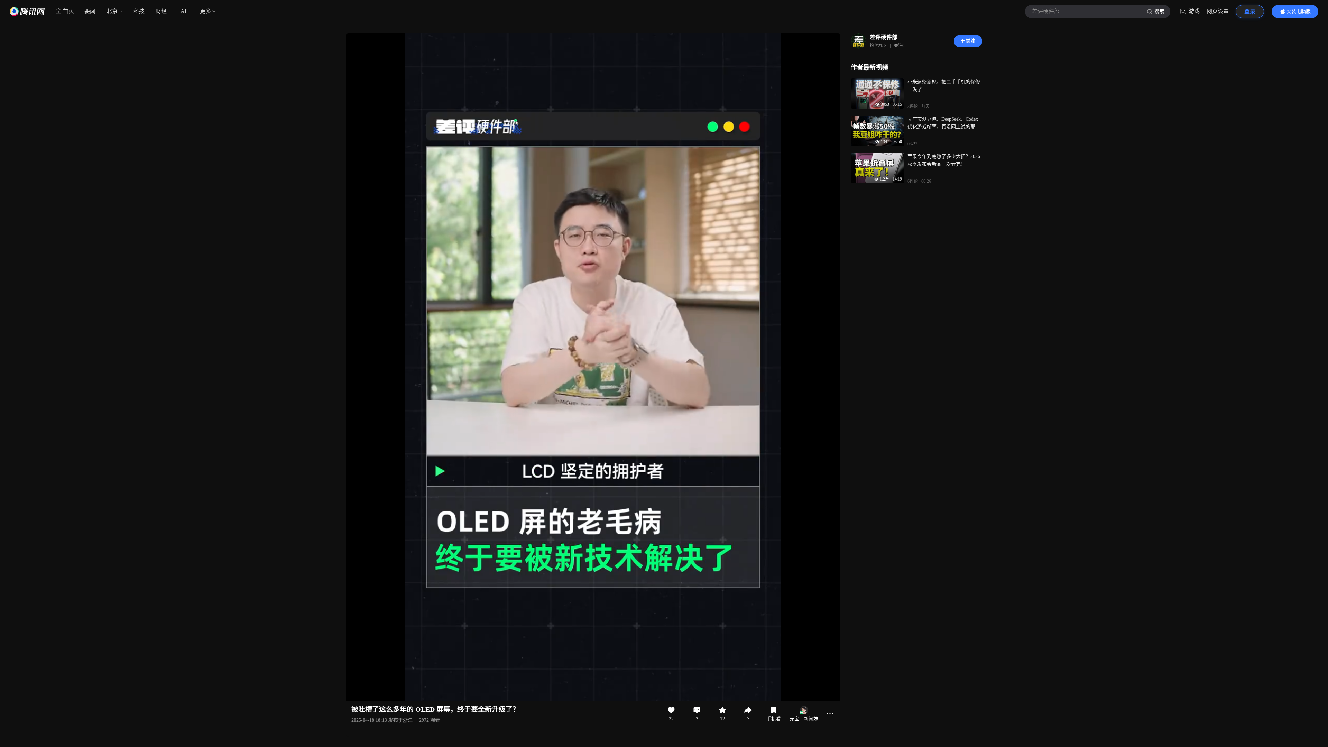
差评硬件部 (883, 37)
